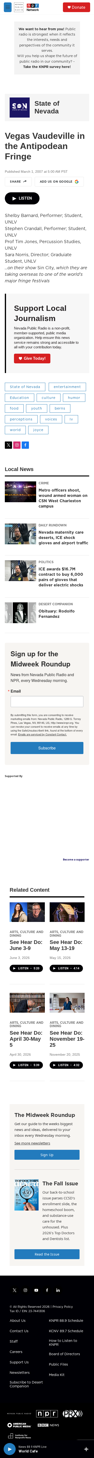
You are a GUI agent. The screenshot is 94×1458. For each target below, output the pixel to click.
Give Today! (35, 358)
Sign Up (47, 1154)
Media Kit (57, 1375)
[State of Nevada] (20, 107)
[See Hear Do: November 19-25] (67, 1002)
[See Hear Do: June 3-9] (27, 912)
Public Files (58, 1365)
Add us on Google (56, 181)
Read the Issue (47, 1254)
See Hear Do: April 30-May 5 (26, 1039)
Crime (44, 483)
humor (74, 397)
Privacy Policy (63, 1307)
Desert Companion (56, 604)
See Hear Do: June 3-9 (26, 945)
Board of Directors (64, 1354)
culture (48, 397)
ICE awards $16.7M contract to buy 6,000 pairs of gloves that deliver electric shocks (61, 577)
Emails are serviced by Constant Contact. (42, 734)
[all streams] (87, 1449)
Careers (16, 1352)
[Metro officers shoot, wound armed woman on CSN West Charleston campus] (20, 491)
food (14, 408)
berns (60, 408)
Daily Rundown (53, 525)
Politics (46, 562)
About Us (18, 1321)
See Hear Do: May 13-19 (66, 945)
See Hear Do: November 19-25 (67, 1039)
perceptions (21, 419)
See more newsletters (32, 1143)
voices (51, 419)
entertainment (67, 386)
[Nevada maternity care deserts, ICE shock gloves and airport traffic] (20, 533)
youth (36, 408)
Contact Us (19, 1331)
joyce (38, 429)
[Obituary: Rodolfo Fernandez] (20, 612)
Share (15, 181)
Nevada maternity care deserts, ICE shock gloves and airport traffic (63, 538)
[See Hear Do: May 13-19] (67, 912)
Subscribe (47, 748)
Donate (78, 7)
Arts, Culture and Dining (26, 934)
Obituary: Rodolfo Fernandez (57, 613)
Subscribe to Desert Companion (26, 1384)
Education (19, 397)
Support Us (19, 1362)
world (15, 429)
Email (16, 691)
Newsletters (20, 1373)
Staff (14, 1342)
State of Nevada (46, 107)
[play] (9, 1449)
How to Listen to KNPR (63, 1343)
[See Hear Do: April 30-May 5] (27, 1002)
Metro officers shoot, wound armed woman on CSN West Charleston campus (63, 498)
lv (71, 419)
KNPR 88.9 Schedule (66, 1321)
